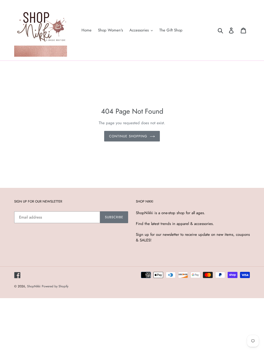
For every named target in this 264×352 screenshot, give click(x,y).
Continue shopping (128, 136)
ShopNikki (33, 286)
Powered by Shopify (55, 286)
